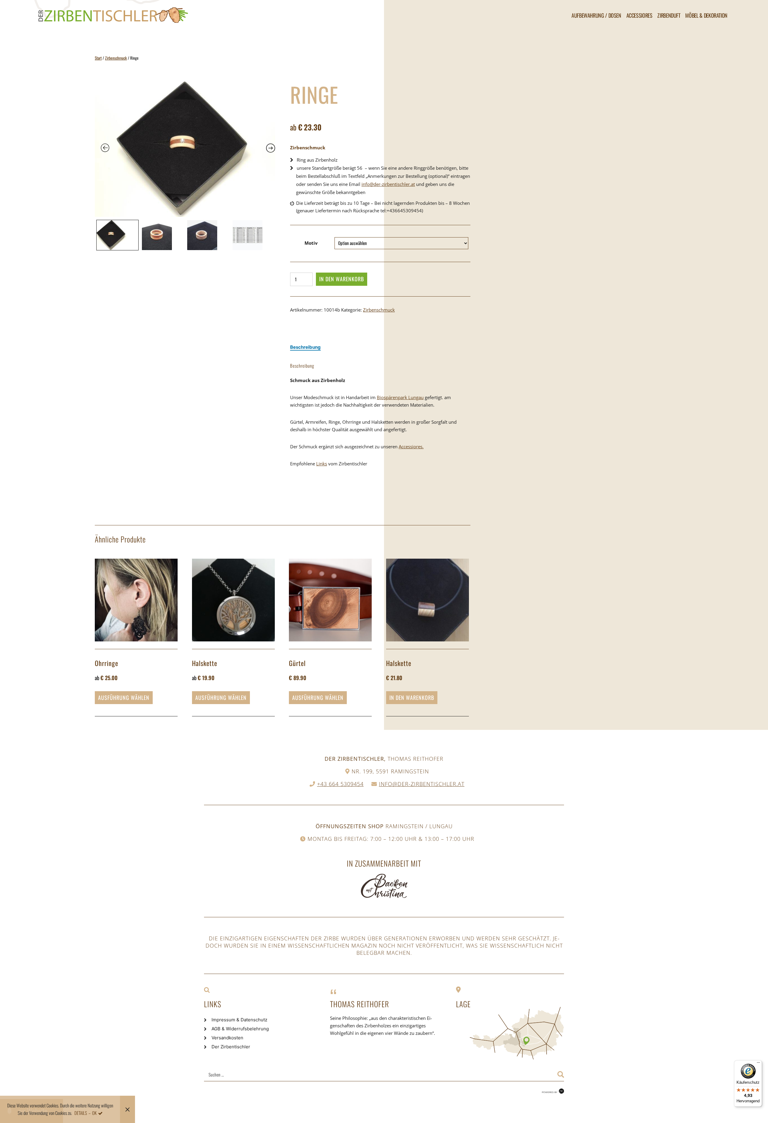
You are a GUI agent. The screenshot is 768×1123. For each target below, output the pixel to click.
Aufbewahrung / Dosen (596, 15)
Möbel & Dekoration (706, 15)
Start (98, 58)
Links (321, 464)
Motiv (311, 243)
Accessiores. (411, 446)
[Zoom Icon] (185, 149)
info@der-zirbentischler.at (388, 184)
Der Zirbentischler (231, 1047)
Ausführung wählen (123, 697)
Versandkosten (227, 1038)
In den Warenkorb (341, 279)
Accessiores (639, 15)
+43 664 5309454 (340, 783)
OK (94, 1113)
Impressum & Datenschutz (239, 1020)
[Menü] (758, 1064)
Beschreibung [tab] (305, 347)
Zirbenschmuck (116, 58)
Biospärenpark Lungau (400, 397)
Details (80, 1113)
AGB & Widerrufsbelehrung (240, 1029)
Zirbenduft (668, 15)
